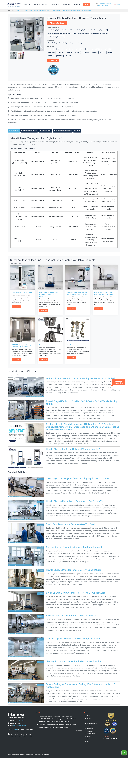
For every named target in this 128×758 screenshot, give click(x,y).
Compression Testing (76, 43)
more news (79, 730)
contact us (15, 729)
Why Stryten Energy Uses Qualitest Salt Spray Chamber (54, 721)
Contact (86, 4)
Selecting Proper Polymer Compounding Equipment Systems (77, 478)
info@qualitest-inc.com (104, 3)
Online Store (67, 4)
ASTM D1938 (69, 49)
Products (35, 4)
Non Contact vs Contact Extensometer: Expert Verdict (74, 547)
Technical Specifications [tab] (64, 130)
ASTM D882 (60, 52)
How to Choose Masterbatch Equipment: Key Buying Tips (75, 501)
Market (88, 739)
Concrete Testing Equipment (99, 33)
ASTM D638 (98, 49)
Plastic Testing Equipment (99, 30)
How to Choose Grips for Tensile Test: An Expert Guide (73, 570)
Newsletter (90, 731)
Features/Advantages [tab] (30, 130)
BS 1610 (94, 52)
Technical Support (92, 723)
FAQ (88, 741)
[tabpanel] (64, 193)
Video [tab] (78, 130)
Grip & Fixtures (72, 345)
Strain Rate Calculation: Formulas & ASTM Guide (71, 524)
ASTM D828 (51, 52)
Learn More (16, 307)
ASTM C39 (60, 49)
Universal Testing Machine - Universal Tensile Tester (72, 10)
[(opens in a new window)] (106, 731)
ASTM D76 (108, 49)
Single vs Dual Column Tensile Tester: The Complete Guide (75, 592)
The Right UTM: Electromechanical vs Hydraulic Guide (73, 661)
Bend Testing (63, 43)
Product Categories (24, 10)
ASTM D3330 (79, 49)
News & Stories (91, 733)
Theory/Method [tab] (46, 130)
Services (45, 4)
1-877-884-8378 (103, 5)
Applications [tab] (15, 130)
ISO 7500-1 (51, 56)
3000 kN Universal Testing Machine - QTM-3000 (21, 346)
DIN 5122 (101, 52)
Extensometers (44, 345)
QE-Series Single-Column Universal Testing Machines (104, 293)
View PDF (53, 60)
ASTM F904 (86, 52)
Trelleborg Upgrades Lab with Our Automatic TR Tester (54, 727)
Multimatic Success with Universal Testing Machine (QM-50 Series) (80, 378)
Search (77, 4)
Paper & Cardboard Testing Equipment (59, 33)
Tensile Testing (52, 43)
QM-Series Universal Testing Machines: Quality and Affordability (49, 294)
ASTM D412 (89, 49)
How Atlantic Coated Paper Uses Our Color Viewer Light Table (55, 716)
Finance (89, 726)
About (26, 4)
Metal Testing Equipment (42, 10)
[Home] (14, 4)
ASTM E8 (77, 52)
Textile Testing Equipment (81, 33)
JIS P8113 (68, 56)
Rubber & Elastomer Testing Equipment (77, 30)
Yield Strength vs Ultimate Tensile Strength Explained (73, 638)
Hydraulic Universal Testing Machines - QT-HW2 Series (77, 293)
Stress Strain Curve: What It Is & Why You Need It (71, 615)
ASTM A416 (51, 49)
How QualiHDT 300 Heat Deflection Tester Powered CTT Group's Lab (57, 724)
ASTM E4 (69, 52)
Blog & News (55, 4)
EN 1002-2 (110, 52)
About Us (89, 716)
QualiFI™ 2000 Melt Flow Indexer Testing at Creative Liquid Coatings (57, 719)
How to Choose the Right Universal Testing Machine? (73, 449)
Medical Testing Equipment (56, 37)
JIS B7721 (60, 56)
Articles (89, 736)
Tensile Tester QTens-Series (22, 292)
